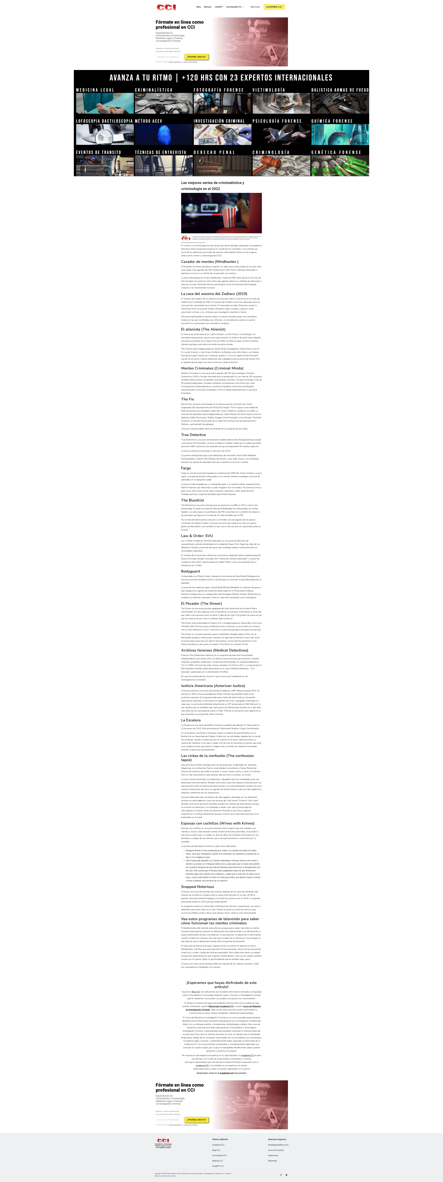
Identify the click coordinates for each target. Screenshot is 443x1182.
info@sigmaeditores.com (278, 1145)
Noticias (207, 7)
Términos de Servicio (175, 62)
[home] (167, 7)
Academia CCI (247, 1055)
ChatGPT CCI (218, 1166)
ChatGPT (219, 7)
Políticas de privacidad (190, 62)
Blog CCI (196, 991)
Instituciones (273, 1155)
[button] (235, 7)
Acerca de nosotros (276, 1150)
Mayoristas (255, 7)
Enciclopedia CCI (219, 1155)
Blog (199, 7)
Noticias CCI (217, 1161)
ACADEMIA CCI (274, 7)
